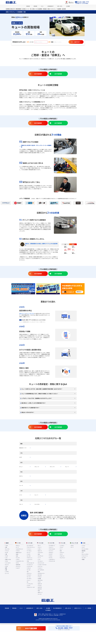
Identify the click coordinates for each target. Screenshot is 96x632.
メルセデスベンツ (19, 549)
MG (27, 571)
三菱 (6, 554)
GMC (39, 554)
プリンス (7, 550)
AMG (17, 556)
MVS (61, 550)
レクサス (7, 571)
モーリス (28, 576)
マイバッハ (18, 566)
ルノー (61, 549)
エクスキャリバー (41, 573)
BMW (17, 554)
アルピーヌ (62, 556)
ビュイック (40, 566)
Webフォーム (22, 313)
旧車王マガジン (78, 608)
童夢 (6, 568)
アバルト (50, 556)
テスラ (39, 582)
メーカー (32, 41)
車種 (52, 41)
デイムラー (29, 575)
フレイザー (84, 557)
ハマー (39, 559)
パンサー (28, 585)
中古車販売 (48, 610)
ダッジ (39, 545)
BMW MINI (18, 564)
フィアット (51, 550)
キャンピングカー (85, 549)
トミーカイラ (7, 562)
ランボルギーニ (52, 545)
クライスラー (40, 552)
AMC (39, 590)
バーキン (83, 545)
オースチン (29, 578)
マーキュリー (40, 561)
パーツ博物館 (88, 608)
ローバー (28, 552)
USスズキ (40, 589)
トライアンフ (29, 559)
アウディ (18, 559)
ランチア (50, 554)
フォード (39, 547)
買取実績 (35, 6)
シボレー (39, 549)
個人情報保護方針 (57, 608)
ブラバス (18, 550)
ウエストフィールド (31, 587)
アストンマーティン (31, 547)
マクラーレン (29, 557)
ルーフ (17, 547)
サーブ (72, 547)
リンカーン (40, 568)
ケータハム (29, 550)
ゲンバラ (18, 557)
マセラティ (51, 552)
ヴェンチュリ (62, 557)
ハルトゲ (18, 568)
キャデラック (40, 556)
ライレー (28, 580)
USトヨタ (40, 575)
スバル (6, 561)
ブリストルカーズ (30, 562)
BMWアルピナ (19, 552)
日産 (6, 547)
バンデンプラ (29, 566)
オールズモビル (41, 569)
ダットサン (7, 549)
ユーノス (7, 573)
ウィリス (39, 594)
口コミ (42, 6)
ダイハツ (7, 564)
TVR (28, 561)
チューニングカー (85, 554)
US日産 (39, 578)
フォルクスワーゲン (20, 561)
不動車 (83, 559)
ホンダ (6, 552)
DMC (39, 571)
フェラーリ (51, 547)
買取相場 (28, 6)
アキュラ (39, 576)
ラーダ (83, 547)
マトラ (61, 554)
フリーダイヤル (30, 313)
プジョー (61, 547)
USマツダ (40, 587)
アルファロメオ (52, 549)
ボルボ (72, 545)
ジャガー (28, 554)
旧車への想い (59, 6)
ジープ (39, 557)
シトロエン (62, 545)
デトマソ (50, 557)
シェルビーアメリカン (42, 564)
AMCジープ (40, 592)
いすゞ (6, 557)
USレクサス (40, 580)
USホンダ (40, 583)
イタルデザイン (52, 559)
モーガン (28, 569)
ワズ (83, 552)
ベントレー (29, 549)
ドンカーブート (85, 556)
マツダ (6, 556)
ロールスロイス (30, 545)
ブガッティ (62, 552)
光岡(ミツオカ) (8, 559)
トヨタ (6, 545)
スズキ (6, 566)
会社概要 (68, 6)
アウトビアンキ (52, 561)
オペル (17, 562)
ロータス (28, 556)
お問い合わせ (68, 608)
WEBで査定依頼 (31, 628)
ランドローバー (30, 564)
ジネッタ (28, 568)
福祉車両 (83, 550)
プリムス (39, 585)
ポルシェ (18, 545)
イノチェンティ (30, 583)
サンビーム (29, 573)
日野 (6, 569)
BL (27, 582)
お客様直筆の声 (50, 6)
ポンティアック (41, 562)
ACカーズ (40, 550)
